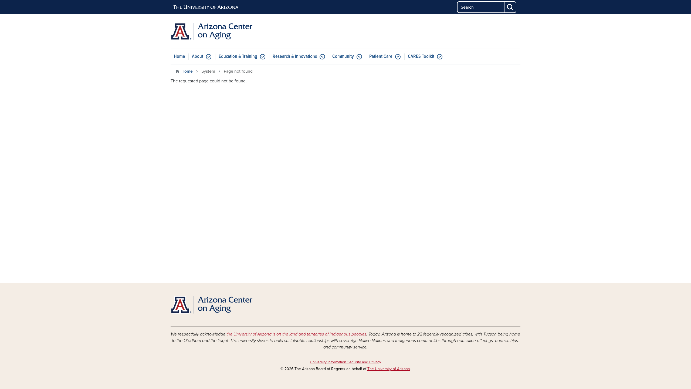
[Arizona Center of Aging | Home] (227, 31)
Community (343, 56)
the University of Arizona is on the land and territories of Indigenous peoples (296, 334)
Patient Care (380, 56)
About (197, 56)
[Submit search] (510, 7)
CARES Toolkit (421, 56)
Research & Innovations (295, 56)
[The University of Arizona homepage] (206, 7)
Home (179, 56)
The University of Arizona (388, 369)
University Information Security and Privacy (345, 362)
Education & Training (238, 56)
